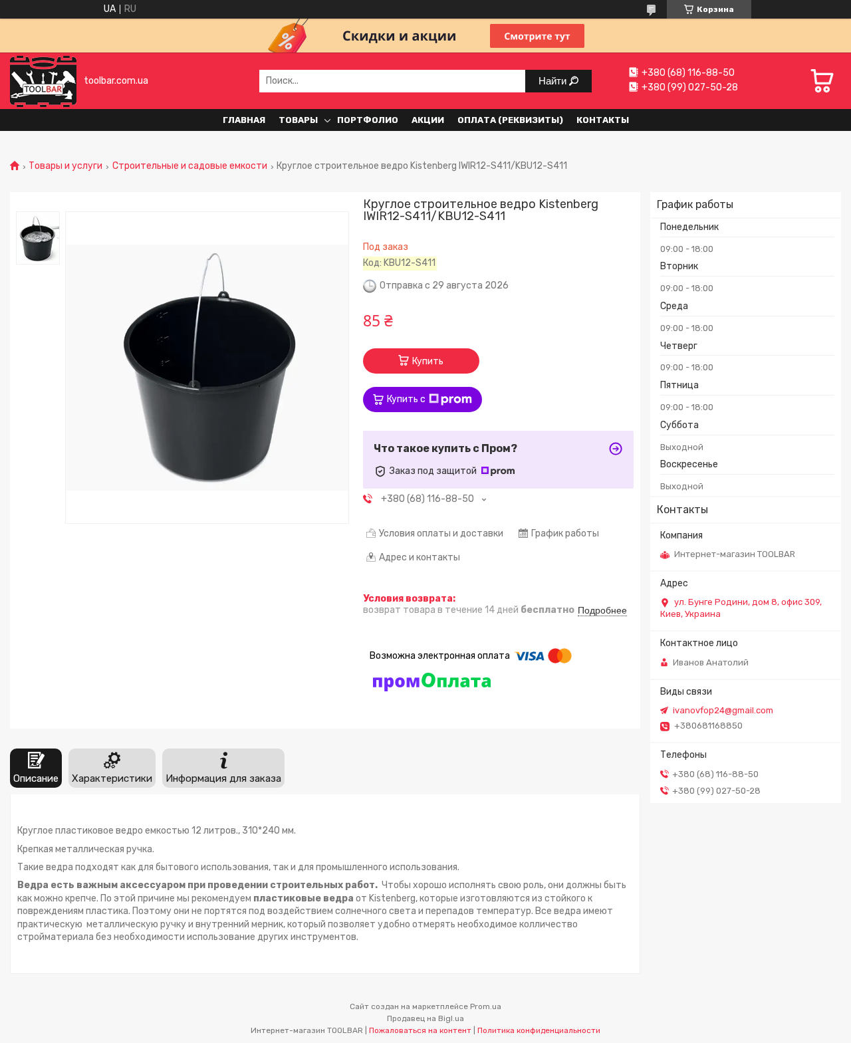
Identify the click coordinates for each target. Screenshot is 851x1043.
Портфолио (367, 120)
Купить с (406, 399)
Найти (554, 80)
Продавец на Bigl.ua (425, 1018)
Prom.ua (485, 1006)
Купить (427, 361)
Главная (244, 120)
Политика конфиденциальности (538, 1030)
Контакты (602, 120)
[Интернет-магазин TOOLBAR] (43, 80)
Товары (298, 120)
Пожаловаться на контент (420, 1030)
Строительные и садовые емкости (189, 166)
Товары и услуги (65, 166)
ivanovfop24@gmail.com (723, 710)
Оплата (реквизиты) (510, 120)
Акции (428, 120)
